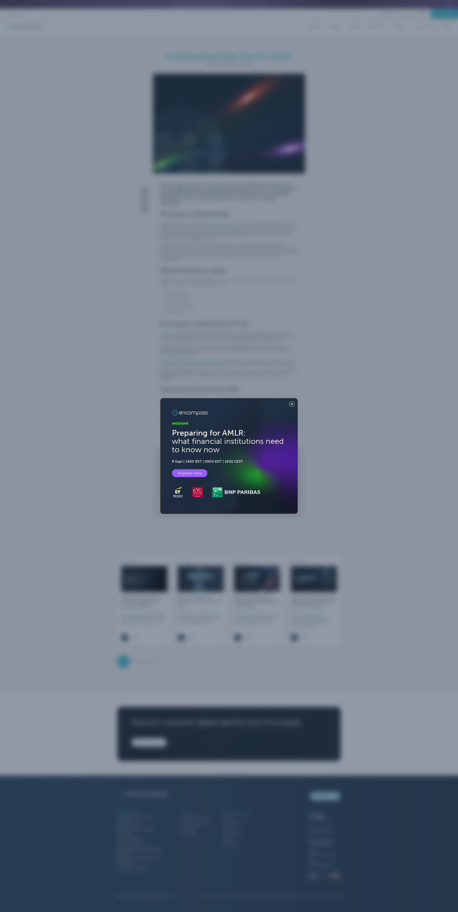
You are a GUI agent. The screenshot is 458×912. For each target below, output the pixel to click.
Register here (190, 473)
